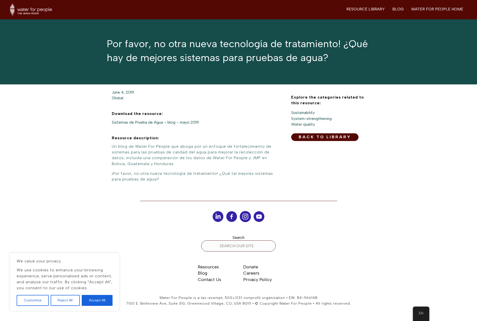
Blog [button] (398, 9)
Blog (202, 273)
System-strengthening (311, 118)
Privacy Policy (257, 279)
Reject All (65, 300)
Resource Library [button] (365, 9)
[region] (64, 282)
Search (238, 237)
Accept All (97, 300)
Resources (208, 267)
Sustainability (303, 112)
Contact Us (209, 279)
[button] (324, 137)
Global (117, 98)
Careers (251, 273)
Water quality (303, 124)
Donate (250, 267)
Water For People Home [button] (437, 9)
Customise (32, 300)
